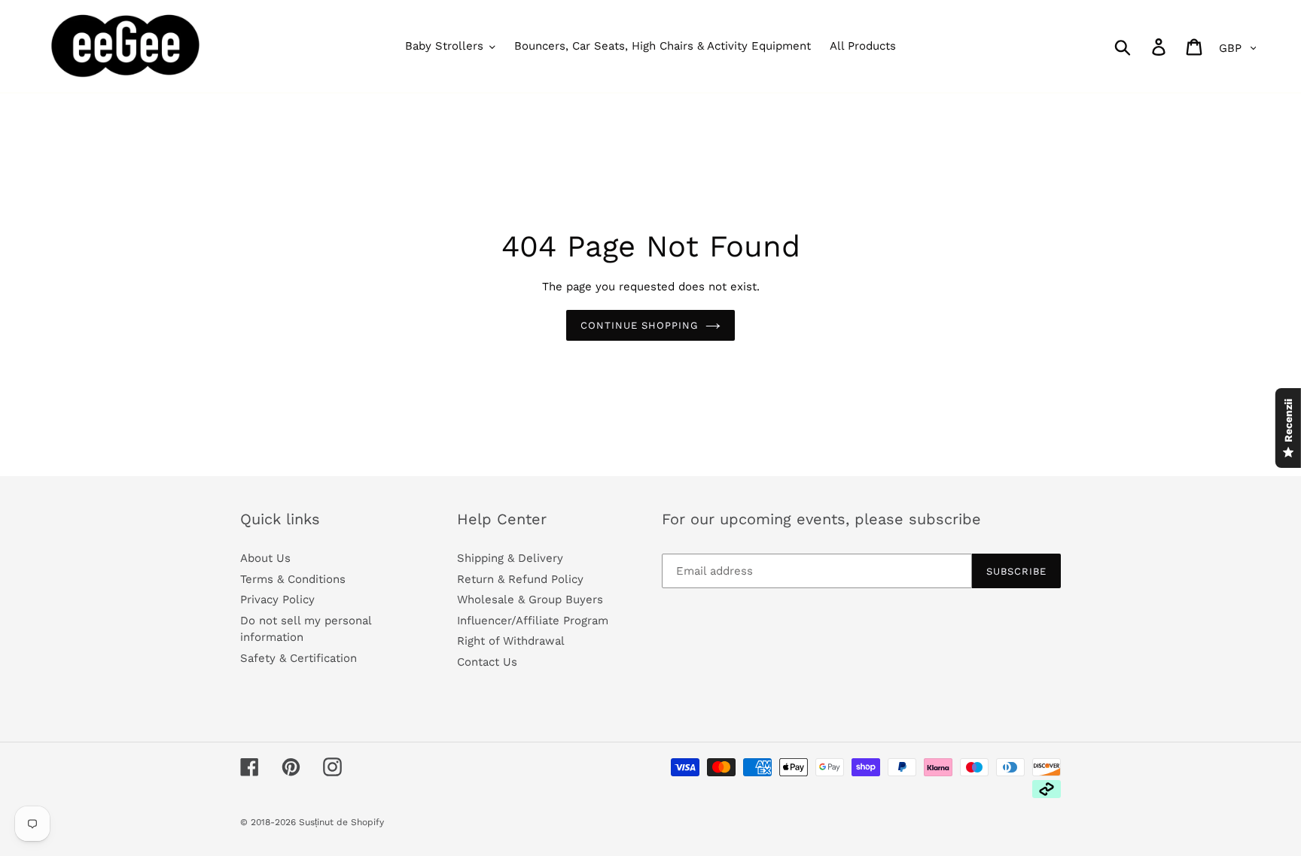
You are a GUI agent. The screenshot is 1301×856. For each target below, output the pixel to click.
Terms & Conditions (293, 579)
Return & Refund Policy (520, 579)
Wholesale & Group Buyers (530, 599)
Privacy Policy (277, 599)
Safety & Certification (298, 658)
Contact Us (487, 662)
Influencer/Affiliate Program (532, 620)
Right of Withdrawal (511, 641)
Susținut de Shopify (341, 822)
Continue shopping (639, 325)
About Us (265, 558)
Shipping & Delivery (510, 558)
